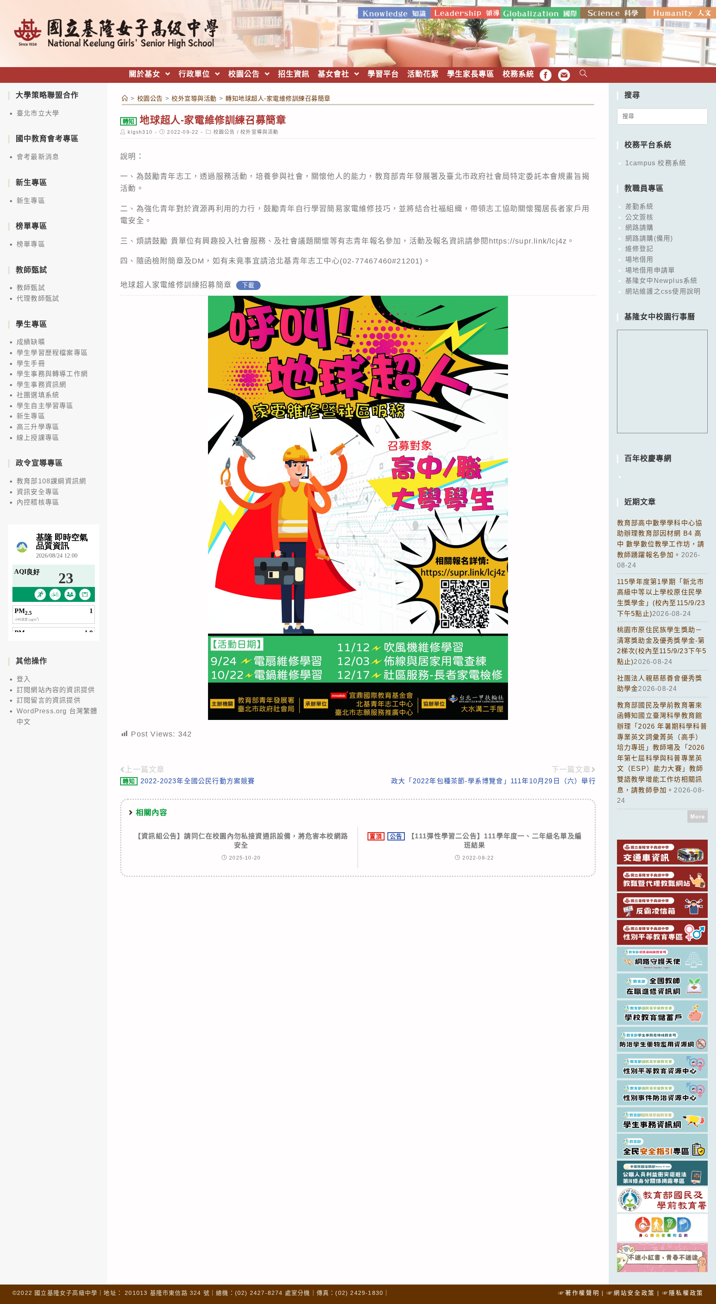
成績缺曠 (31, 341)
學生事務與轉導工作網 (52, 373)
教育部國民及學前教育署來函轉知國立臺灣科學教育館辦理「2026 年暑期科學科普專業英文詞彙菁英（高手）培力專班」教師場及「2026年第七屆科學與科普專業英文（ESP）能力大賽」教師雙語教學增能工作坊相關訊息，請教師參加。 (662, 748)
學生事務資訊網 (41, 384)
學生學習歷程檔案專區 (52, 352)
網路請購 (639, 227)
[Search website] (584, 74)
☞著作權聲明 (579, 1293)
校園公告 (224, 132)
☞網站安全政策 (631, 1293)
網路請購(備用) (649, 238)
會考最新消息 (38, 156)
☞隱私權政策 (683, 1293)
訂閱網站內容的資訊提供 (56, 689)
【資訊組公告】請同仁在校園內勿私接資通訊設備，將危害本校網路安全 (241, 841)
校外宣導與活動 (259, 132)
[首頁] (125, 98)
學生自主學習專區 (45, 405)
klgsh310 (140, 132)
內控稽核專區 (38, 502)
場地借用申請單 (650, 270)
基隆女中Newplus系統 (661, 280)
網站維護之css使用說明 (663, 291)
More (697, 817)
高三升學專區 (38, 426)
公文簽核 (639, 217)
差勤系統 (639, 206)
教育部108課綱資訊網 (51, 481)
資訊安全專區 (38, 491)
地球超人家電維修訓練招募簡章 (176, 285)
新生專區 (31, 200)
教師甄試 (31, 287)
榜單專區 (31, 244)
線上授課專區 (38, 437)
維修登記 (639, 248)
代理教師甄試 (38, 298)
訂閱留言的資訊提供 (49, 700)
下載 (248, 285)
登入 (24, 679)
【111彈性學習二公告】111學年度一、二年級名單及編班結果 (476, 841)
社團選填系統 (38, 394)
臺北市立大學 (38, 113)
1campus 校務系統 (655, 163)
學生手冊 (31, 363)
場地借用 (639, 259)
